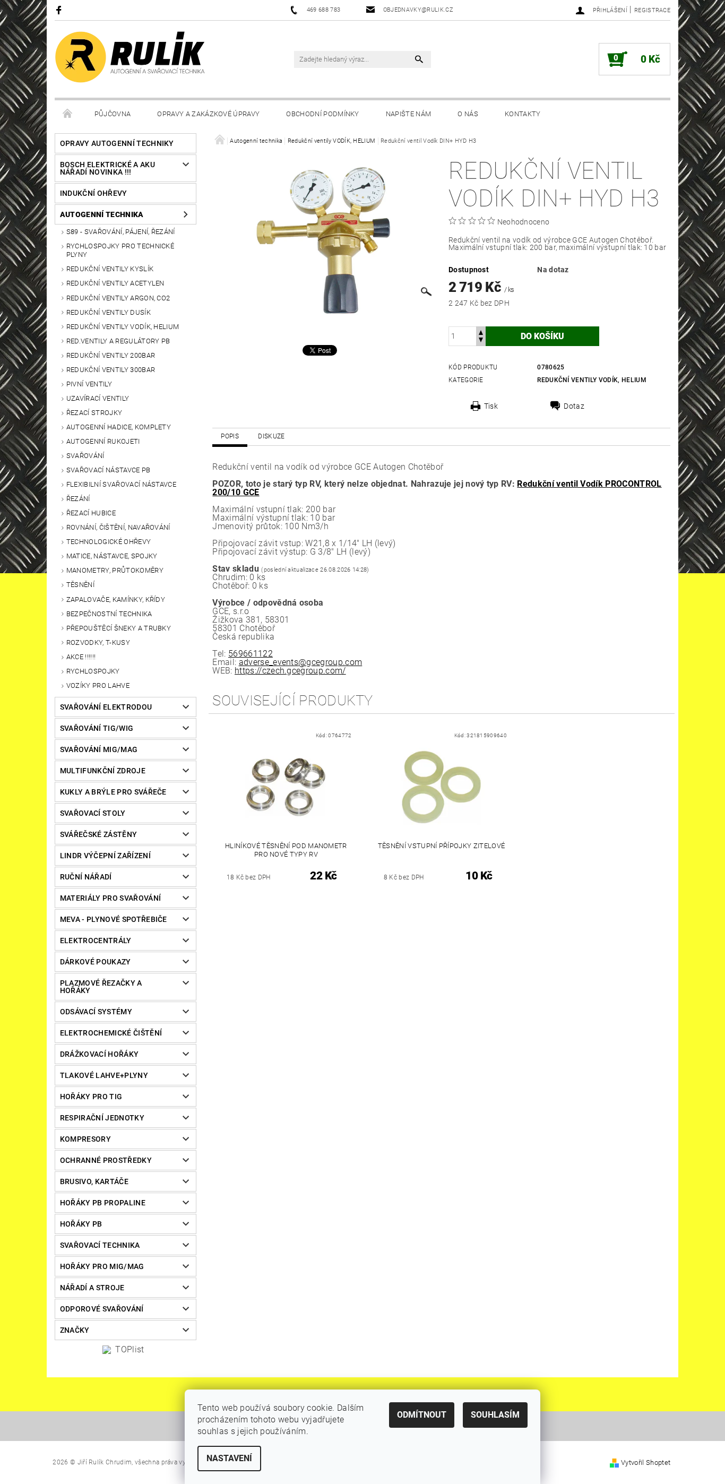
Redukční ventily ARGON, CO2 (118, 298)
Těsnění (80, 585)
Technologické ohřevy (108, 542)
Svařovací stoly (93, 813)
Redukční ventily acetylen (115, 283)
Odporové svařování (102, 1309)
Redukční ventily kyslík (109, 269)
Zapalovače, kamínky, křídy (115, 599)
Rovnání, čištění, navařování (118, 527)
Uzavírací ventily (97, 398)
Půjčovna (112, 114)
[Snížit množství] (481, 341)
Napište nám (408, 114)
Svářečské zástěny (98, 834)
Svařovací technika (100, 1245)
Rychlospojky (93, 671)
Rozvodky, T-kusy (98, 642)
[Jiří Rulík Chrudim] (130, 57)
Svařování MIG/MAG (98, 749)
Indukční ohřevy (93, 193)
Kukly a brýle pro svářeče (113, 792)
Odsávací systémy (96, 1011)
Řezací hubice (91, 513)
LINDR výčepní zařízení (105, 855)
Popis (230, 436)
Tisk (491, 406)
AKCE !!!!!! (81, 657)
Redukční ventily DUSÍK (108, 312)
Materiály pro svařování (110, 898)
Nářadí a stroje (92, 1287)
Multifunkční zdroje (102, 770)
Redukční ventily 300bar (110, 370)
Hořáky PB (81, 1224)
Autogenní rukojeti (103, 441)
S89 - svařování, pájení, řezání (120, 232)
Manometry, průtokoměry (114, 570)
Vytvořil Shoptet (645, 1462)
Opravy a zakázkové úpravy (208, 114)
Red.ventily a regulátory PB (118, 341)
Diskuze (271, 436)
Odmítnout (421, 1415)
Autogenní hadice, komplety (118, 427)
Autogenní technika (102, 214)
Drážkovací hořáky (99, 1054)
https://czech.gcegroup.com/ (290, 671)
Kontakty (523, 114)
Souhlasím (495, 1415)
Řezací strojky (94, 413)
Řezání (78, 499)
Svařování (85, 456)
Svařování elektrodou (106, 707)
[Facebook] (60, 9)
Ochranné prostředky (106, 1160)
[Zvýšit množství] (481, 331)
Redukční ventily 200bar (110, 355)
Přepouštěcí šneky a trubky (118, 628)
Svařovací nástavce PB (108, 470)
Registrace (652, 10)
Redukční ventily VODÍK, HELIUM (122, 327)
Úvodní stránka (68, 114)
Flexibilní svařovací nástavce (121, 484)
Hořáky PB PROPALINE (102, 1202)
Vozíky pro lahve (98, 685)
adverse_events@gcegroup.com (300, 662)
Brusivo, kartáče (94, 1181)
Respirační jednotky (102, 1118)
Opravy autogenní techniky (117, 143)
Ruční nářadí (86, 877)
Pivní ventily (89, 384)
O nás (468, 114)
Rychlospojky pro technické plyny (120, 250)
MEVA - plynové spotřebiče (113, 919)
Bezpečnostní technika (109, 614)
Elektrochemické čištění (111, 1033)
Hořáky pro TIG (91, 1096)
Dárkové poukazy (95, 961)
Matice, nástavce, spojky (112, 556)
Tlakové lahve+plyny (104, 1075)
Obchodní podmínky (322, 114)
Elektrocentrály (96, 940)
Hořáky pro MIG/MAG (102, 1266)
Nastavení (229, 1458)
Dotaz (574, 406)
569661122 (250, 654)
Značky (75, 1330)
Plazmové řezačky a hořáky (101, 987)
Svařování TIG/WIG (96, 728)
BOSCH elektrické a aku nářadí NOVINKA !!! (107, 168)
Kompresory (85, 1139)
